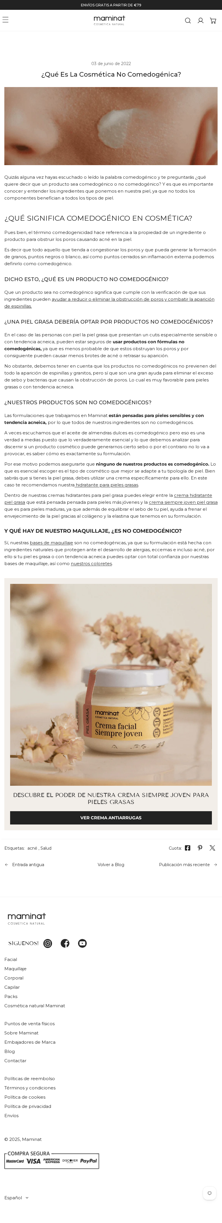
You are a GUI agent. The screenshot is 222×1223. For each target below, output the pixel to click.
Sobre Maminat (21, 1033)
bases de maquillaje (51, 542)
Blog (9, 1051)
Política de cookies (24, 1097)
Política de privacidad (27, 1106)
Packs (10, 996)
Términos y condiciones (30, 1088)
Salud (45, 848)
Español (13, 1197)
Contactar (15, 1060)
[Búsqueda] (188, 20)
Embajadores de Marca (30, 1042)
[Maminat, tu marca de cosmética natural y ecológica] (109, 20)
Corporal (13, 978)
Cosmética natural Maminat (34, 1005)
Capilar (12, 987)
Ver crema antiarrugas (111, 817)
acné (32, 848)
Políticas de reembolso (29, 1078)
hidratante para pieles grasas (106, 485)
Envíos (11, 1115)
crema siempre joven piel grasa (183, 502)
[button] (213, 20)
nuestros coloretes (91, 563)
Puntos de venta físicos (29, 1023)
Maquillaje (15, 968)
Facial (10, 959)
